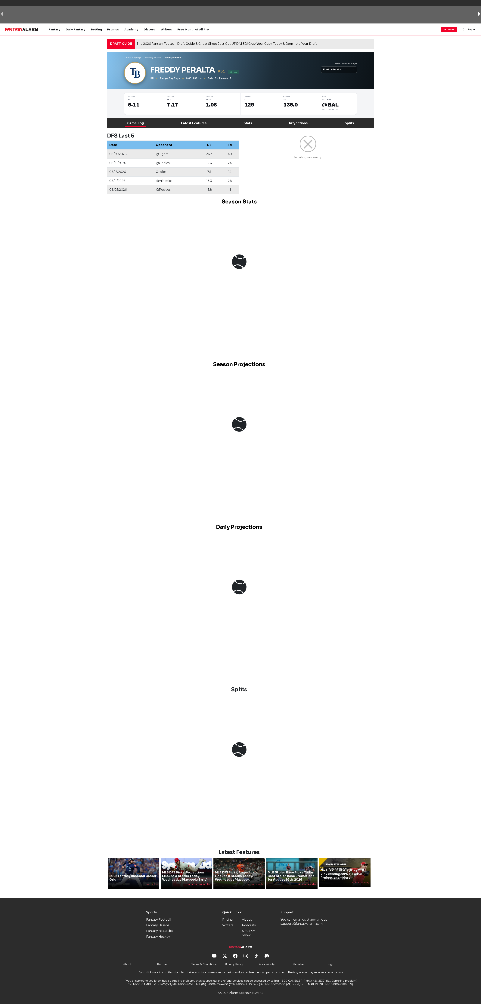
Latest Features (193, 123)
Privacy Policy (234, 964)
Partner (162, 964)
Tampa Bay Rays (132, 57)
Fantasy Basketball (160, 931)
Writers (166, 29)
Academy (131, 29)
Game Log (135, 123)
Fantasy (54, 29)
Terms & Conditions (203, 964)
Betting (96, 29)
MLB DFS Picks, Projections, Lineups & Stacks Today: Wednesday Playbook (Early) (184, 876)
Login (471, 29)
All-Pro (449, 29)
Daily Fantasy (75, 29)
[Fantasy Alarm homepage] (22, 29)
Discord (149, 29)
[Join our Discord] (463, 29)
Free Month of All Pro (193, 29)
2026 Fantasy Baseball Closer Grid (133, 878)
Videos (247, 919)
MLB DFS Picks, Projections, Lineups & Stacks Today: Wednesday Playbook (236, 876)
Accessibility (267, 964)
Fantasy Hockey (158, 936)
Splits (349, 123)
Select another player (345, 63)
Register (298, 964)
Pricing (227, 919)
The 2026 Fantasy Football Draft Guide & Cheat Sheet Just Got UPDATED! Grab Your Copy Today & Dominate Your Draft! (226, 43)
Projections (298, 123)
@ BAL (330, 104)
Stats (248, 123)
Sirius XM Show (249, 933)
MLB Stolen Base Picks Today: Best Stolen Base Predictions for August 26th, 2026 (291, 876)
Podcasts (249, 925)
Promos (113, 29)
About (127, 964)
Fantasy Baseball (158, 925)
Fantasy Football (158, 919)
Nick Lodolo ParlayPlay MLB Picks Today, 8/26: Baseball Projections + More (342, 873)
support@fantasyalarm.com (302, 923)
